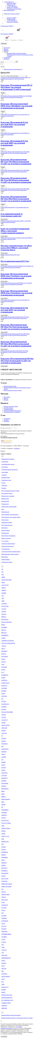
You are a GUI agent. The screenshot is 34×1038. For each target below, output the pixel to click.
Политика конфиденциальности (12, 410)
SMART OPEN (5, 894)
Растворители (5, 533)
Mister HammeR (5, 799)
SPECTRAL (4, 899)
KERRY (3, 762)
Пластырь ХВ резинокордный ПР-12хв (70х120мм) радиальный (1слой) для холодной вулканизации (16, 162)
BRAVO (3, 630)
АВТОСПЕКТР (5, 976)
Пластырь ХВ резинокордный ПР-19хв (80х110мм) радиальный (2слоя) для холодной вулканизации (16, 199)
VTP (2, 952)
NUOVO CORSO (6, 823)
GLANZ (3, 717)
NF (2, 807)
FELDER (3, 691)
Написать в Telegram (12, 7)
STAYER (3, 907)
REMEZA (4, 862)
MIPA (3, 794)
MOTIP (3, 804)
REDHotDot (4, 852)
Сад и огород (5, 541)
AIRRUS (3, 590)
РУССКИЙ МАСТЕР (7, 1000)
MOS (2, 802)
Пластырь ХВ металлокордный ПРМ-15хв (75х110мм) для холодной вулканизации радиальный (16, 276)
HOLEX (3, 741)
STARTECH (4, 905)
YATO (3, 966)
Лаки (2, 509)
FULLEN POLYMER (7, 712)
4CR (2, 574)
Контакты (6, 59)
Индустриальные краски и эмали (13, 390)
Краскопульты (5, 501)
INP (2, 746)
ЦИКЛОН (4, 1008)
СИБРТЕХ (4, 1005)
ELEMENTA (4, 675)
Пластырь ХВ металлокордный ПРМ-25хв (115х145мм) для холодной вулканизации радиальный (16, 293)
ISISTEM (3, 751)
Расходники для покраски (8, 535)
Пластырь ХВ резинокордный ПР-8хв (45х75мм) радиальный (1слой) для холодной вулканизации (17, 361)
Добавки (3, 488)
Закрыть (9, 453)
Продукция (7, 47)
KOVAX (3, 767)
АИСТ (3, 979)
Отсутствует (4, 219)
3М (2, 572)
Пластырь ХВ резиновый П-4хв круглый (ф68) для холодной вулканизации (14, 143)
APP (2, 598)
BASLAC (4, 614)
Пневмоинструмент (6, 522)
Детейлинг (4, 485)
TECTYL (3, 926)
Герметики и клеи (6, 480)
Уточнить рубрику (6, 76)
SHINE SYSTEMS (6, 886)
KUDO (3, 770)
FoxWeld (3, 709)
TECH (3, 923)
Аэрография (4, 472)
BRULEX (4, 632)
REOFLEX (4, 868)
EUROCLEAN (5, 683)
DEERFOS (4, 651)
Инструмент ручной (6, 493)
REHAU (3, 854)
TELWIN (3, 929)
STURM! (3, 915)
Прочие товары (5, 530)
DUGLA (3, 661)
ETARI (3, 677)
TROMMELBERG (6, 934)
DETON (3, 653)
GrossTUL (4, 733)
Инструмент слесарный (7, 496)
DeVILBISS (4, 656)
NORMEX (4, 812)
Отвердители (5, 519)
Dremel (3, 659)
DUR (2, 664)
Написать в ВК (11, 19)
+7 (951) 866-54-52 (9, 2)
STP (2, 913)
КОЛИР (3, 989)
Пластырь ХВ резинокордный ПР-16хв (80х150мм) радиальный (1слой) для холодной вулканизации (16, 344)
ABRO (3, 577)
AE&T (3, 582)
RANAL (3, 849)
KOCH (3, 765)
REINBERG (4, 857)
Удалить (3, 453)
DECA (3, 648)
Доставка (6, 420)
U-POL (3, 939)
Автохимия (4, 467)
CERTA (3, 638)
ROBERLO (4, 870)
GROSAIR (4, 728)
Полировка (4, 527)
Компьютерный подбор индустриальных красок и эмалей (17, 1018)
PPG (2, 844)
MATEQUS (4, 778)
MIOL (3, 791)
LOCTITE (4, 775)
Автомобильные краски (7, 464)
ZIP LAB (3, 968)
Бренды (6, 49)
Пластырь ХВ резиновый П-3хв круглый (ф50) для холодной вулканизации (14, 310)
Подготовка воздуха (6, 525)
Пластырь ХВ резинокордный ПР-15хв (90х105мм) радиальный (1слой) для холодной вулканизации (16, 180)
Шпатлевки (4, 556)
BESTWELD (4, 619)
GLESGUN (4, 720)
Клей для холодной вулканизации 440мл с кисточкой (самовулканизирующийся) (15, 231)
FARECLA (4, 685)
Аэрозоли (4, 475)
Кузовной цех (5, 504)
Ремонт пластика (6, 538)
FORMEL (4, 706)
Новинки (6, 50)
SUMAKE (4, 918)
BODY (3, 624)
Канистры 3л (4, 987)
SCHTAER (4, 881)
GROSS (3, 730)
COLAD (3, 646)
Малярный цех (5, 512)
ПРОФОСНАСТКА (6, 995)
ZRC (2, 971)
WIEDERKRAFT (6, 958)
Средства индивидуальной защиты (10, 551)
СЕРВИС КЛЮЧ (6, 1003)
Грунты (3, 482)
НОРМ (3, 992)
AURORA (4, 603)
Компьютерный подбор (10, 386)
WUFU (3, 960)
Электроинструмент (6, 562)
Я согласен (4, 1036)
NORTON (4, 815)
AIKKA (3, 587)
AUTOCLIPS (5, 606)
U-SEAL (3, 942)
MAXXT (3, 786)
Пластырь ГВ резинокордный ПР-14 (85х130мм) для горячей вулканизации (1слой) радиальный (16, 87)
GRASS (3, 722)
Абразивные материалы (7, 459)
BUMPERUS (4, 635)
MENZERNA (5, 788)
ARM (2, 601)
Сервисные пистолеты (7, 546)
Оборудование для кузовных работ (10, 517)
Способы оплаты (8, 407)
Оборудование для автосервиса (9, 514)
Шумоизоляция (5, 559)
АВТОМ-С (4, 973)
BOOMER (4, 627)
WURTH (3, 963)
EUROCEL (4, 680)
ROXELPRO (4, 873)
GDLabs (3, 714)
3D (2, 569)
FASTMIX (4, 688)
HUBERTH (4, 743)
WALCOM (4, 955)
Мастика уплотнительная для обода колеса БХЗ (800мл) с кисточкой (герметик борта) (16, 248)
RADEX (3, 847)
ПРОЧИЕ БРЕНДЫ (6, 997)
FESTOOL (4, 696)
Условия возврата (8, 409)
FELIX (3, 693)
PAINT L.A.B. (5, 836)
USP (2, 944)
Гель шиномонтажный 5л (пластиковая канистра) (12, 215)
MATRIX (3, 780)
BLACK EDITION (6, 622)
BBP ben (3, 616)
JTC (2, 759)
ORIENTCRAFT (5, 828)
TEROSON (4, 931)
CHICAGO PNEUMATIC (8, 643)
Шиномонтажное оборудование (13, 69)
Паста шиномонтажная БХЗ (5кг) (15, 261)
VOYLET (4, 950)
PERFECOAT (5, 841)
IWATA (3, 754)
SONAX (3, 897)
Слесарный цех (5, 549)
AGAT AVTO (5, 585)
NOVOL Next (5, 820)
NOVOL (3, 817)
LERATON (4, 772)
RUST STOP (4, 878)
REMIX (3, 865)
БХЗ (2, 981)
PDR (2, 839)
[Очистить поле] (17, 62)
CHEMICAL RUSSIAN (7, 640)
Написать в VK (11, 4)
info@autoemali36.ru (9, 10)
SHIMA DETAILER (6, 884)
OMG (2, 825)
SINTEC (3, 891)
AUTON (3, 609)
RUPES (3, 876)
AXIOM (3, 611)
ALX (2, 595)
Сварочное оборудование (8, 543)
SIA (2, 889)
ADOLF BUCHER (6, 579)
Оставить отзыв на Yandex (14, 9)
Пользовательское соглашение (12, 412)
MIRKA (3, 796)
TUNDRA (4, 936)
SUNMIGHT (4, 921)
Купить (3, 92)
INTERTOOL (5, 749)
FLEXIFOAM (5, 704)
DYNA (3, 669)
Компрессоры (5, 498)
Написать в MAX (11, 3)
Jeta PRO (3, 757)
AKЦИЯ (3, 593)
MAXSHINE (4, 783)
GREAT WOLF (5, 725)
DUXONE (4, 667)
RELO (3, 860)
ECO (2, 672)
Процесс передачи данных (11, 406)
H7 (2, 735)
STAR (3, 902)
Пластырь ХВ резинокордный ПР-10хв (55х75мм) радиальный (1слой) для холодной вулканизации (16, 327)
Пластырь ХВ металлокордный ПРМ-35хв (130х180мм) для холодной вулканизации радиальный (16, 106)
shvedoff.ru (17, 448)
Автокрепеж (4, 461)
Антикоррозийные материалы (9, 469)
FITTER (3, 701)
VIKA (3, 947)
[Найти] (2, 64)
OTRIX (3, 833)
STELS (3, 910)
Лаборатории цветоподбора (8, 506)
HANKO (3, 738)
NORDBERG (5, 810)
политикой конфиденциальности (11, 1027)
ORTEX (3, 831)
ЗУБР (2, 984)
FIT (2, 698)
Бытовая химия (5, 477)
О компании (7, 57)
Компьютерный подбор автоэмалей (16, 53)
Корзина (6, 399)
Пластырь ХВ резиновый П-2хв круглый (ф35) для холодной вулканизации (14, 124)
